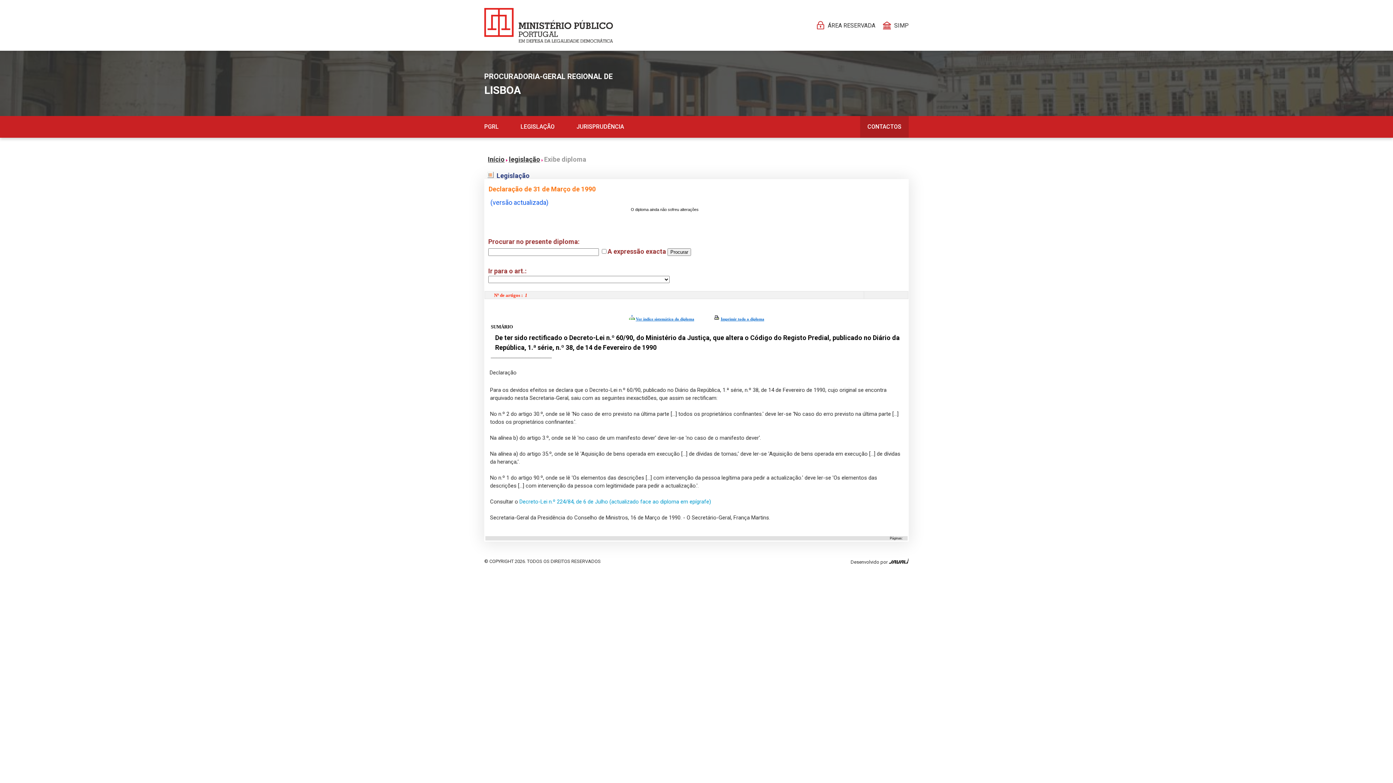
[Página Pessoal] (548, 25)
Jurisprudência (600, 126)
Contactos (884, 126)
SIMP (901, 25)
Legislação (538, 126)
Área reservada (851, 25)
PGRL (491, 126)
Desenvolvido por (870, 562)
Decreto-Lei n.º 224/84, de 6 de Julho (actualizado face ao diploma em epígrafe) (614, 501)
